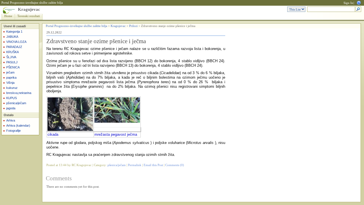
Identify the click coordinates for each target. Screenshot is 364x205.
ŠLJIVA (11, 57)
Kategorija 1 (14, 31)
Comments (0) (174, 165)
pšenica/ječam (16, 103)
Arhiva (10, 120)
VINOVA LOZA (16, 41)
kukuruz (12, 87)
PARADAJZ (14, 47)
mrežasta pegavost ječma (115, 134)
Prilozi (133, 26)
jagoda (10, 108)
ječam (10, 72)
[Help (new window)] (359, 2)
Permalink (134, 165)
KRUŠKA (12, 52)
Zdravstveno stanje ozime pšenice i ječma (96, 41)
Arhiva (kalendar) (18, 125)
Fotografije (13, 130)
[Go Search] (358, 9)
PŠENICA (13, 67)
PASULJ (12, 62)
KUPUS (11, 98)
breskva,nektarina (18, 93)
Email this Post (153, 165)
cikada (52, 134)
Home (8, 16)
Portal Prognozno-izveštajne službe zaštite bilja (32, 2)
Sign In (348, 3)
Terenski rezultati (28, 16)
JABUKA (12, 36)
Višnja (10, 82)
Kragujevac (29, 9)
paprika (11, 77)
